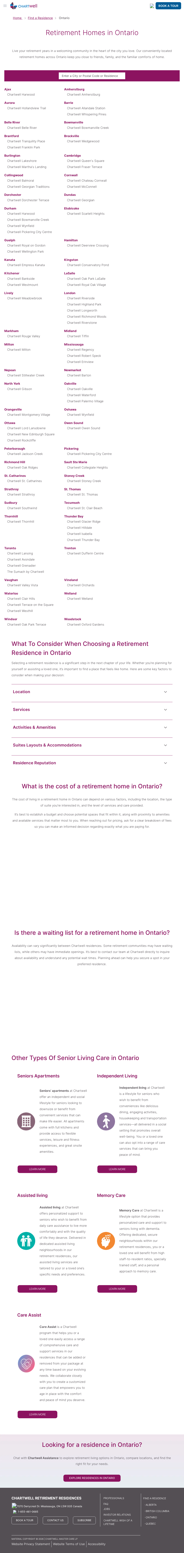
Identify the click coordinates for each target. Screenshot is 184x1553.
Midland (70, 331)
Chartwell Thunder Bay (83, 540)
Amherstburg (74, 89)
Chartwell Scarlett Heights (86, 213)
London (69, 293)
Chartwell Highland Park (84, 304)
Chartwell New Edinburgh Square (31, 434)
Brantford (11, 136)
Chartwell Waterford (81, 395)
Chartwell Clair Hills (21, 598)
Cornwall (71, 175)
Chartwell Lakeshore (22, 161)
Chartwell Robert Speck (84, 356)
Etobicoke (71, 208)
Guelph (9, 240)
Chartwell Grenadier (21, 565)
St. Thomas (72, 489)
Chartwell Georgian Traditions (28, 186)
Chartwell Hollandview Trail (26, 108)
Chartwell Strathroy (21, 494)
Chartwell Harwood (21, 94)
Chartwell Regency (80, 349)
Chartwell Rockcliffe (21, 440)
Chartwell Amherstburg (83, 94)
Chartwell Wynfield (20, 226)
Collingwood (13, 175)
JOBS (107, 1508)
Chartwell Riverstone (82, 322)
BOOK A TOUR (168, 6)
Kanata (9, 260)
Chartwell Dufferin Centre (85, 553)
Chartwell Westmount (22, 285)
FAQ (106, 1503)
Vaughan (11, 580)
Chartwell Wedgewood (83, 141)
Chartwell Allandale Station (86, 108)
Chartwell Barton (79, 375)
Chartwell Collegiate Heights (87, 467)
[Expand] (165, 691)
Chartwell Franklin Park (23, 147)
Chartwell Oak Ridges (22, 467)
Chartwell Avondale (21, 559)
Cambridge (72, 155)
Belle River (12, 122)
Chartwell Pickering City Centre (29, 232)
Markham (11, 331)
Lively (8, 293)
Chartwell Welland (80, 598)
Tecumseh (72, 502)
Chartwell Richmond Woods (86, 316)
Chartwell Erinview (80, 362)
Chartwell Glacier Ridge (83, 521)
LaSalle (69, 273)
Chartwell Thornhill (20, 521)
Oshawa (70, 409)
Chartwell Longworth (82, 310)
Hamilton (71, 240)
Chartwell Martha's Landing (26, 167)
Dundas (70, 195)
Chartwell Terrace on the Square (30, 605)
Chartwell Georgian (81, 200)
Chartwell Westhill (20, 611)
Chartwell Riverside (81, 298)
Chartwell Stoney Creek (84, 481)
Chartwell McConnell (82, 186)
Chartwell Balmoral (20, 180)
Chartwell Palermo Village (85, 401)
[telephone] (152, 6)
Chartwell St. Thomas (82, 494)
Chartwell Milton (19, 349)
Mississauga (74, 344)
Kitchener (11, 273)
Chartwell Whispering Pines (86, 114)
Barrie (68, 103)
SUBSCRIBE (84, 1520)
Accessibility (96, 1544)
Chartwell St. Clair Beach (84, 508)
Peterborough (14, 448)
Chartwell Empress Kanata (26, 265)
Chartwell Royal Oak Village (86, 285)
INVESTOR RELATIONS (117, 1514)
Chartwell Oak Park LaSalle (86, 278)
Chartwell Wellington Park (25, 251)
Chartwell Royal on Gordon (26, 245)
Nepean (10, 370)
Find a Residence (40, 18)
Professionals (114, 1498)
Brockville (71, 136)
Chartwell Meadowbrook (24, 298)
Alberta (151, 1504)
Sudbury (10, 502)
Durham (10, 208)
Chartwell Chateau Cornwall (87, 180)
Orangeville (13, 409)
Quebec (151, 1523)
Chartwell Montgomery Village (28, 414)
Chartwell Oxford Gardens (85, 624)
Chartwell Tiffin (78, 336)
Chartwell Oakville (80, 389)
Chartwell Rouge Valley (23, 336)
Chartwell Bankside (21, 278)
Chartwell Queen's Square (85, 161)
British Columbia (157, 1511)
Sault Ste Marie (75, 462)
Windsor (10, 619)
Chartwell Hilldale (79, 527)
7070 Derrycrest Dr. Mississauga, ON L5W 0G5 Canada (49, 1506)
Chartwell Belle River (22, 128)
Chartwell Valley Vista (22, 585)
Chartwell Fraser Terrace (84, 167)
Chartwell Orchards (81, 585)
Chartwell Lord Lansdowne (26, 428)
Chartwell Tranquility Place (26, 141)
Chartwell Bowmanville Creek (88, 128)
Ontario (151, 1517)
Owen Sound (73, 423)
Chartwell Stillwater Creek (25, 375)
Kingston (71, 260)
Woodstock (72, 619)
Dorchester (12, 195)
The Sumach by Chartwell (25, 571)
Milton (9, 344)
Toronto (10, 548)
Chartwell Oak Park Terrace (26, 624)
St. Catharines (15, 476)
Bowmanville (73, 122)
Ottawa (9, 423)
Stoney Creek (74, 476)
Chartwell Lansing (20, 553)
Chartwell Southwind (22, 508)
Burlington (12, 155)
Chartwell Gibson (19, 389)
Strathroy (11, 489)
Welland (70, 593)
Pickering (71, 448)
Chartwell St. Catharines (24, 481)
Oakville (70, 383)
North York (12, 383)
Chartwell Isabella (79, 534)
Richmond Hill (14, 462)
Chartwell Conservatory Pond (88, 265)
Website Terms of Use (69, 1544)
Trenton (70, 548)
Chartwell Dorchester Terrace (28, 200)
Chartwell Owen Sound (83, 428)
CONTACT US (55, 1520)
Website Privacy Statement (31, 1544)
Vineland (71, 580)
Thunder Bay (73, 516)
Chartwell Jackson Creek (25, 454)
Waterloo (11, 593)
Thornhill (11, 516)
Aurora (9, 103)
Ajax (7, 89)
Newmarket (72, 370)
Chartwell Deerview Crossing (88, 245)
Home (17, 18)
